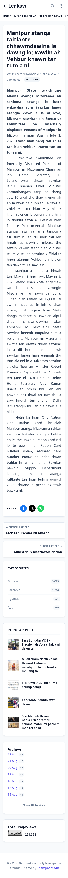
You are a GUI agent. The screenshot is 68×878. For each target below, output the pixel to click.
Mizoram (32, 79)
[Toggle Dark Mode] (61, 5)
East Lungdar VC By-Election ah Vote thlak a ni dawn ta (41, 644)
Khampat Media (48, 868)
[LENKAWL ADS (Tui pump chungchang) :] (13, 690)
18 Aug (15, 781)
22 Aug (15, 754)
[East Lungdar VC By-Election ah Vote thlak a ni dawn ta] (13, 649)
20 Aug (15, 768)
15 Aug (15, 794)
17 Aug (15, 788)
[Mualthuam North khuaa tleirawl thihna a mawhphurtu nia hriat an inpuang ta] (13, 670)
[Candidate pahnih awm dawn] (13, 707)
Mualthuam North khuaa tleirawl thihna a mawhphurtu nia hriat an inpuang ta (40, 665)
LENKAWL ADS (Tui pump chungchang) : (39, 685)
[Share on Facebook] (23, 508)
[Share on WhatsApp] (40, 508)
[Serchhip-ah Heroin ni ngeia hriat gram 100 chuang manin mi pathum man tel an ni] (13, 727)
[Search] (52, 5)
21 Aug (15, 761)
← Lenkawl (15, 6)
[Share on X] (32, 508)
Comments (13, 79)
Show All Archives (34, 805)
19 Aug (15, 774)
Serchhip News (50, 16)
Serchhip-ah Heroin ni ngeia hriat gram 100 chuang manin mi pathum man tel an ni (41, 722)
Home (7, 16)
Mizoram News (25, 16)
